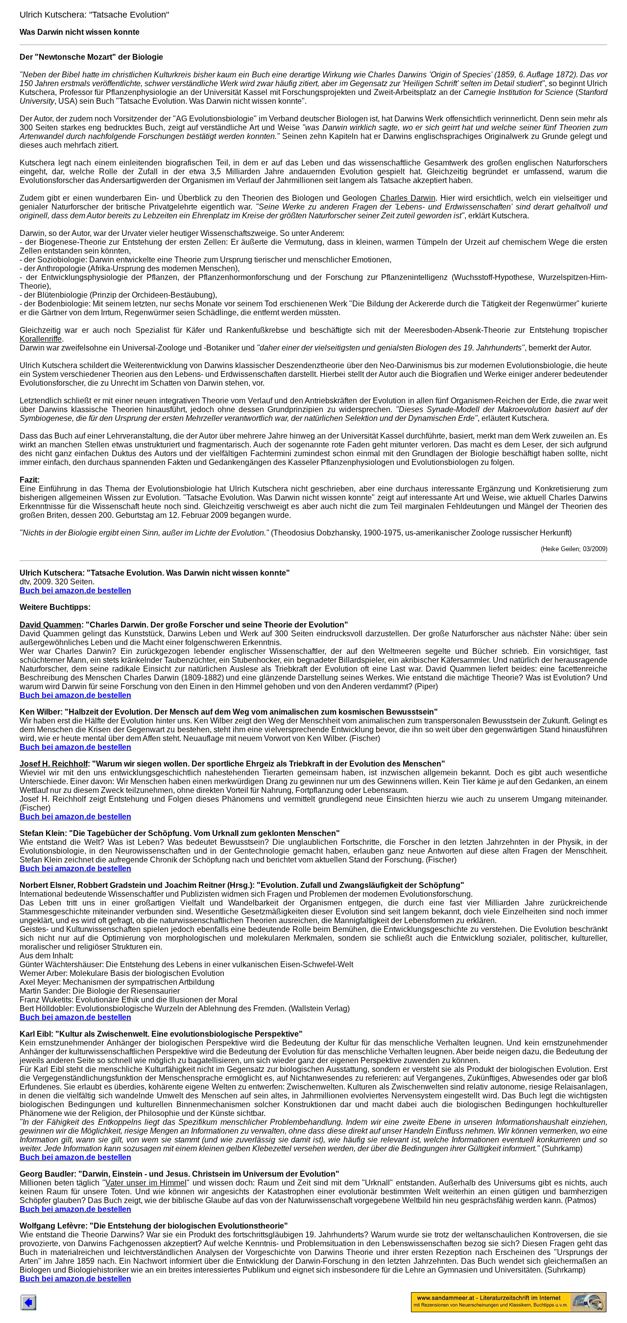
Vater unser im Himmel (146, 1183)
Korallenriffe (41, 339)
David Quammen (50, 625)
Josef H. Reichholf (54, 764)
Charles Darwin (407, 198)
